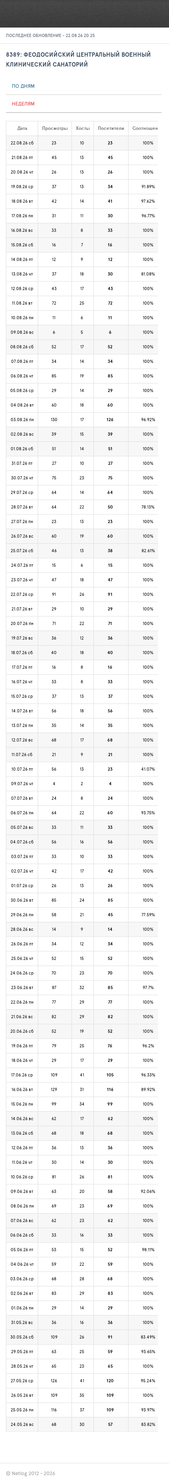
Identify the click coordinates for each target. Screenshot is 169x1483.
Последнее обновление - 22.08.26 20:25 (50, 35)
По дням (23, 85)
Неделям (23, 103)
